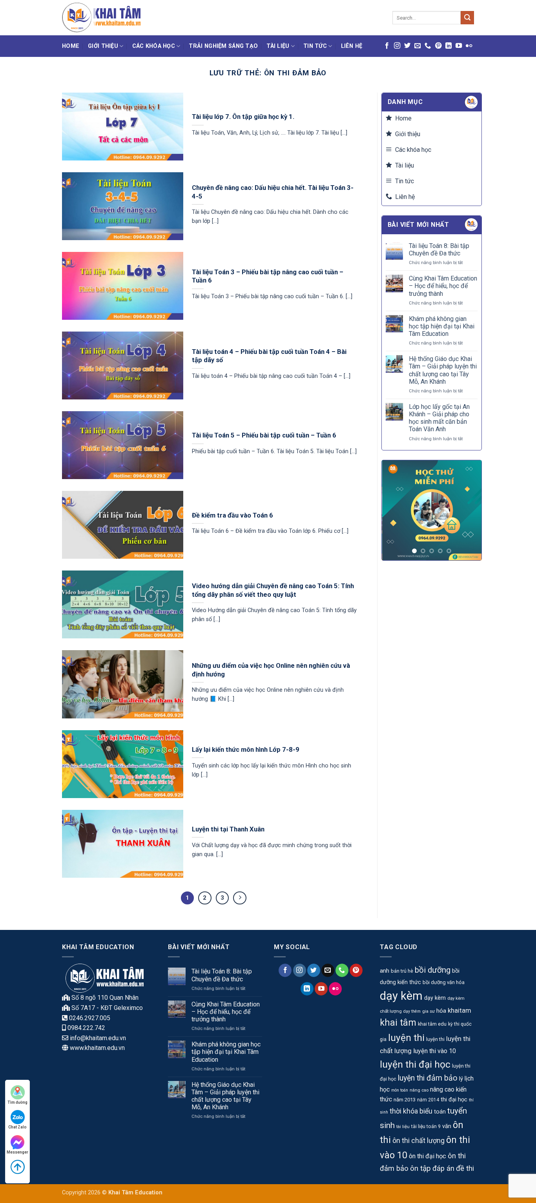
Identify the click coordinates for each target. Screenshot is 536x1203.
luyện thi (406, 1037)
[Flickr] (469, 45)
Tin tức (315, 46)
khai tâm (398, 1022)
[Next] (470, 510)
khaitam (459, 1010)
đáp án (443, 1168)
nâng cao (419, 1090)
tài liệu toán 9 (426, 1126)
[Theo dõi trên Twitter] (407, 45)
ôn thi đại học (427, 1156)
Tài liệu (277, 46)
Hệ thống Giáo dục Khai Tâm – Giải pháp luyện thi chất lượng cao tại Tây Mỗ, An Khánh (443, 370)
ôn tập (420, 1168)
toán (440, 1111)
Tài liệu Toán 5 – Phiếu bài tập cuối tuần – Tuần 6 (264, 435)
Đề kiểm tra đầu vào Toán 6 (232, 515)
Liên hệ (352, 46)
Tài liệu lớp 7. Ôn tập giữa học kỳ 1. (243, 116)
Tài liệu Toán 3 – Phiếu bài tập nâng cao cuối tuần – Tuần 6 (267, 276)
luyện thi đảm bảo (428, 1078)
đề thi (465, 1168)
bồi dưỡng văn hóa (444, 982)
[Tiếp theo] (239, 898)
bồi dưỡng (432, 970)
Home (70, 46)
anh (384, 970)
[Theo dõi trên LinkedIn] (448, 45)
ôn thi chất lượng (418, 1140)
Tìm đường (17, 1102)
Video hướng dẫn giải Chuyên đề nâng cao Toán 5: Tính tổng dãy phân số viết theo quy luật (273, 590)
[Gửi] (467, 17)
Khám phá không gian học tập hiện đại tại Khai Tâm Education (441, 326)
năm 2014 (428, 1100)
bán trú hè (402, 971)
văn (446, 1126)
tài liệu (403, 1126)
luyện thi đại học (415, 1064)
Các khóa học (153, 46)
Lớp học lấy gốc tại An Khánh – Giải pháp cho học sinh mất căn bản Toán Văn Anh (439, 418)
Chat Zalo (17, 1127)
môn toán (399, 1090)
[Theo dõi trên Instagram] (397, 45)
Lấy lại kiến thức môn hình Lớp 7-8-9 (245, 749)
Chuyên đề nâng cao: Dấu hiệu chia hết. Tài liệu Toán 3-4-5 (273, 192)
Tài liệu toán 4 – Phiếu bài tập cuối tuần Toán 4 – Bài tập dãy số (269, 356)
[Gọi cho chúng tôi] (428, 45)
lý (461, 1078)
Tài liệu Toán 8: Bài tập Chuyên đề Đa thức (439, 249)
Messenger (17, 1152)
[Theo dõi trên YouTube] (459, 45)
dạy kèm (401, 995)
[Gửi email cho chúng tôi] (417, 45)
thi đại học (454, 1099)
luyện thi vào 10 (434, 1051)
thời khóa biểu (411, 1111)
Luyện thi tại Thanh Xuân (228, 829)
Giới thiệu (103, 46)
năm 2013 (405, 1100)
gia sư (428, 1011)
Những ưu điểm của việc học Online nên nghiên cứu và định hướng (271, 670)
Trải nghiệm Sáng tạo (223, 46)
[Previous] (394, 510)
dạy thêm (412, 1011)
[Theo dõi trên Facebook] (387, 45)
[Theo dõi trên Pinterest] (438, 45)
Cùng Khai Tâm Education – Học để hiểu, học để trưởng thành (443, 286)
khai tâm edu (432, 1024)
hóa (441, 1010)
